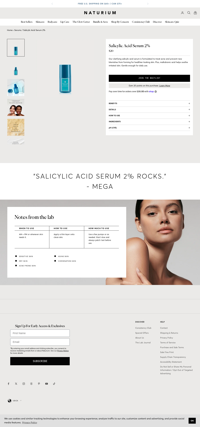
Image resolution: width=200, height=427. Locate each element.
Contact (164, 328)
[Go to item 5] (16, 127)
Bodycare (52, 22)
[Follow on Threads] (31, 383)
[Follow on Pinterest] (38, 383)
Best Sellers (27, 22)
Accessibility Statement (171, 362)
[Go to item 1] (16, 47)
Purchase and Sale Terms (172, 347)
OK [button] (192, 420)
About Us (139, 337)
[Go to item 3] (16, 87)
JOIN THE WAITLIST (149, 78)
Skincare (40, 22)
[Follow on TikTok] (54, 383)
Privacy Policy (166, 337)
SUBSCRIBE (40, 361)
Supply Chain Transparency (173, 357)
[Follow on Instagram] (23, 383)
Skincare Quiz (172, 22)
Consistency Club (141, 22)
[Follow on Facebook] (8, 383)
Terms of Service (168, 342)
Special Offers (142, 333)
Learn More (164, 85)
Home (10, 30)
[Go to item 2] (16, 67)
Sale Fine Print (167, 352)
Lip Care (64, 22)
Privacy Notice (63, 351)
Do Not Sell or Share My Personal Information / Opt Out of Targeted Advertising (176, 370)
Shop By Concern (120, 22)
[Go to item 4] (16, 107)
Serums (17, 30)
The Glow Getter (81, 22)
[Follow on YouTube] (46, 383)
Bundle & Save (100, 22)
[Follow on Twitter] (16, 383)
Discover (157, 22)
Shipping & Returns (169, 333)
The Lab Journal (143, 342)
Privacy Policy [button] (29, 422)
